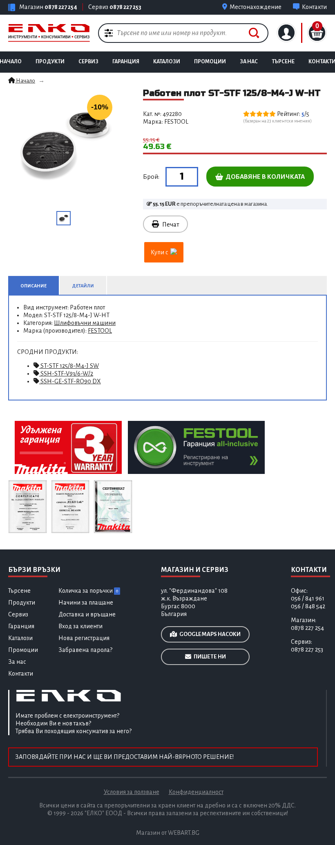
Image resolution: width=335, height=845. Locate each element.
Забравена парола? (85, 650)
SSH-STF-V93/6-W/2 (66, 373)
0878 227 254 (61, 7)
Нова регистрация (83, 638)
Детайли (83, 285)
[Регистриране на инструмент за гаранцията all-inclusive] (196, 447)
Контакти (20, 673)
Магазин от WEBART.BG (167, 832)
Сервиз (88, 61)
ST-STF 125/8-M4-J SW (69, 365)
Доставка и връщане (87, 614)
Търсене (283, 61)
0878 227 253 (125, 7)
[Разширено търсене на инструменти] (108, 32)
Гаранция (125, 61)
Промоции (210, 61)
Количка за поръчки (88, 590)
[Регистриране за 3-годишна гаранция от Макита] (68, 447)
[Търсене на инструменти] (254, 33)
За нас (249, 61)
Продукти (50, 61)
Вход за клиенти (80, 626)
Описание (33, 285)
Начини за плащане (85, 602)
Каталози (166, 61)
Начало (25, 81)
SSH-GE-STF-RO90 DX (70, 381)
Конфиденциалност (196, 792)
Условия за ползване (131, 792)
